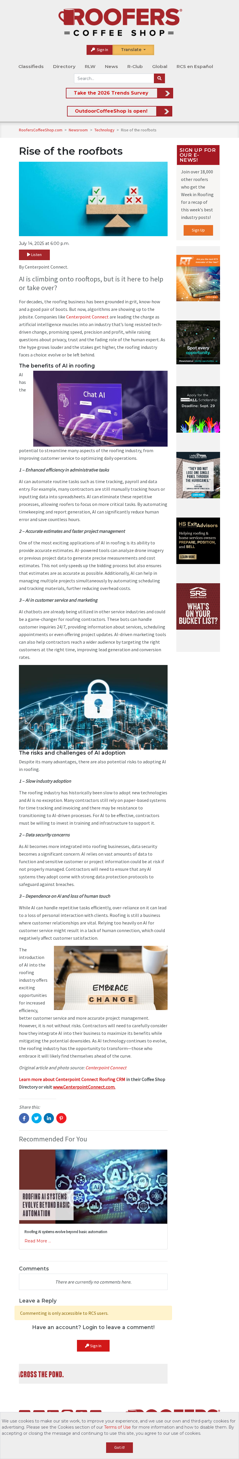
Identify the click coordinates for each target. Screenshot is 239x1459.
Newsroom (79, 130)
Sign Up (198, 230)
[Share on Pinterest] (61, 1118)
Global (159, 66)
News (111, 66)
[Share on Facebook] (24, 1118)
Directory (64, 66)
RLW (90, 66)
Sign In (102, 49)
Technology (104, 130)
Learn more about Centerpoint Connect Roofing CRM (72, 1079)
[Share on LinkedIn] (49, 1118)
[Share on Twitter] (36, 1118)
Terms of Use (117, 1427)
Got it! (119, 1447)
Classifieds (31, 66)
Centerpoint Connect (87, 317)
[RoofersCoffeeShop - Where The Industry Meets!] (120, 22)
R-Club (135, 66)
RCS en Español (195, 66)
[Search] (159, 78)
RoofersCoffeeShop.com (40, 130)
